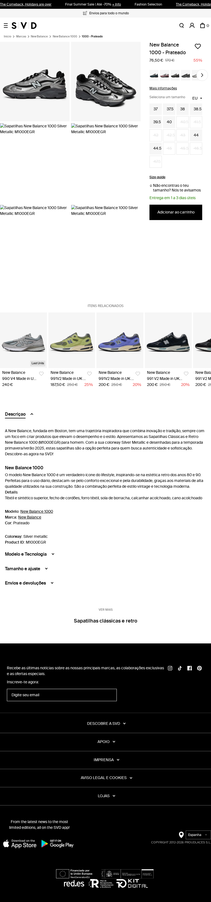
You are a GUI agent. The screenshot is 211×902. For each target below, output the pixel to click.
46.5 (198, 148)
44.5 (157, 148)
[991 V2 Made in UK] (168, 340)
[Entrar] (192, 25)
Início (7, 36)
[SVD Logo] (24, 25)
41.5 (197, 122)
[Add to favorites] (197, 46)
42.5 (171, 135)
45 (169, 148)
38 (182, 109)
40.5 (184, 122)
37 (156, 109)
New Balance (39, 36)
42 (156, 135)
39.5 (157, 122)
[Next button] (202, 75)
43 (183, 135)
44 (196, 135)
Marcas (21, 36)
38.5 (198, 109)
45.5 (184, 148)
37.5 (170, 109)
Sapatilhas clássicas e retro (105, 621)
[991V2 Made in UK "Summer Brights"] (71, 340)
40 (169, 122)
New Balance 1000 (65, 36)
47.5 (157, 161)
